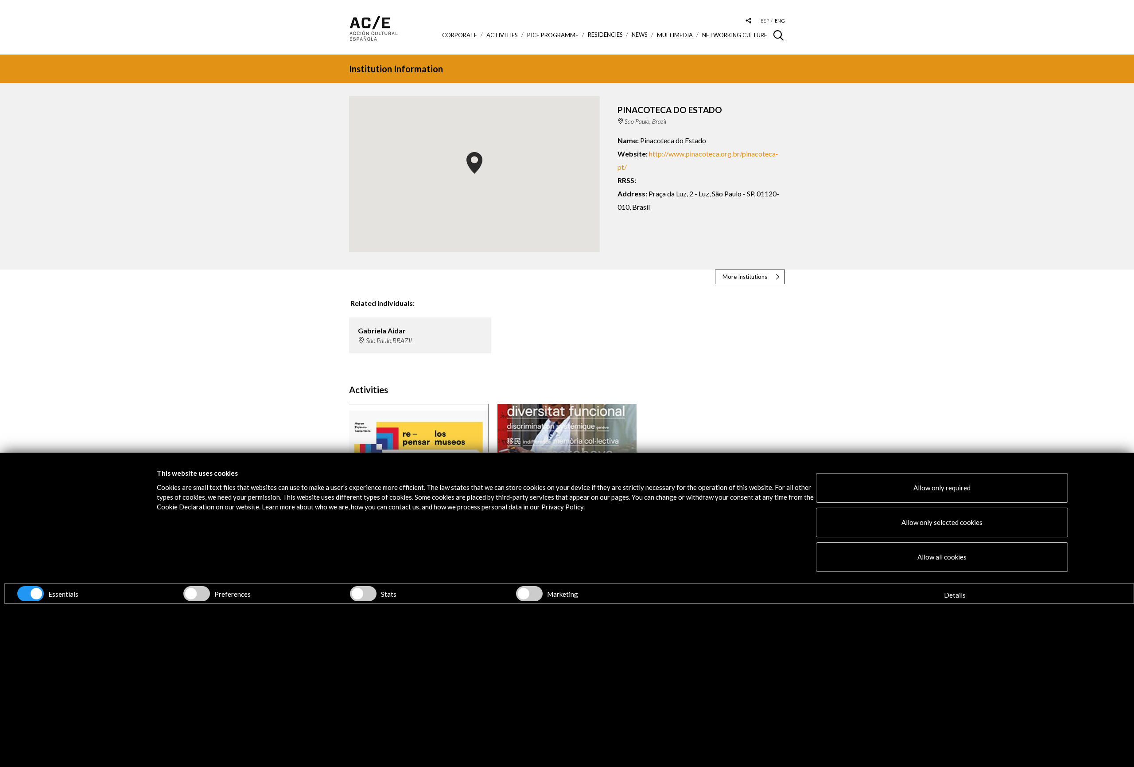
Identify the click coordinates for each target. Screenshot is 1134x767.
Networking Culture (734, 35)
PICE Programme (553, 35)
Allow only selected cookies (942, 522)
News (640, 35)
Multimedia (675, 35)
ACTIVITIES (502, 35)
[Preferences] (196, 593)
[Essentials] (30, 593)
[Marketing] (529, 593)
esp (765, 20)
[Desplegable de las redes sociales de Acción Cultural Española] (748, 21)
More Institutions (744, 276)
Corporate (459, 35)
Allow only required (942, 488)
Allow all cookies (942, 557)
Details (955, 595)
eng (780, 20)
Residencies (605, 35)
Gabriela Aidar (382, 330)
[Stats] (363, 593)
